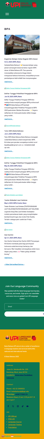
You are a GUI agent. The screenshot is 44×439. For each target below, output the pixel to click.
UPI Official (12, 416)
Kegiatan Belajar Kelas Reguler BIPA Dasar (21, 59)
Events (19, 203)
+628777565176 (21, 394)
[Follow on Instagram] (18, 406)
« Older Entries (9, 264)
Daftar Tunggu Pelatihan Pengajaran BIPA (20, 94)
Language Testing (15, 425)
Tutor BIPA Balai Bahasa (13, 131)
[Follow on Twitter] (13, 406)
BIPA (14, 62)
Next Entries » (19, 264)
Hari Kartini (8, 235)
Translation (12, 427)
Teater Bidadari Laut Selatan (15, 200)
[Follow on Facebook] (8, 406)
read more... (8, 82)
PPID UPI (11, 419)
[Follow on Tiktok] (22, 406)
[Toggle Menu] (7, 14)
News (19, 62)
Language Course (15, 422)
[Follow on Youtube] (27, 406)
